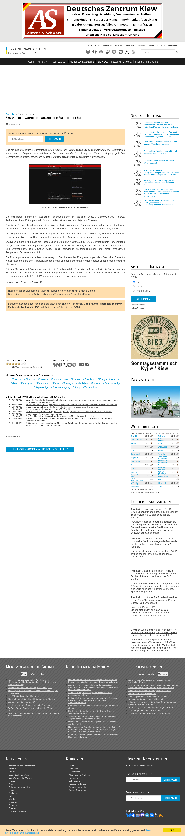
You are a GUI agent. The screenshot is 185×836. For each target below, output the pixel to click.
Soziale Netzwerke (77, 790)
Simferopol (162, 483)
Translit (12, 781)
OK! (172, 830)
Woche (34, 674)
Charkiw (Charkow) (162, 472)
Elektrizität (89, 379)
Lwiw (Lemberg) (136, 439)
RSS (133, 51)
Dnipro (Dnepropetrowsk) (137, 479)
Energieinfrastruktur (109, 379)
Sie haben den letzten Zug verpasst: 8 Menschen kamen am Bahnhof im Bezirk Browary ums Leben (71, 404)
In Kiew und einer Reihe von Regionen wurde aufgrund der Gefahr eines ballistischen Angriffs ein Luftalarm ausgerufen (70, 419)
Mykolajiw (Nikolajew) (162, 468)
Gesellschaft (60, 61)
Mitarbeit (119, 45)
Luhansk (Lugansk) (134, 483)
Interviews (102, 61)
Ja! (137, 282)
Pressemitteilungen (121, 61)
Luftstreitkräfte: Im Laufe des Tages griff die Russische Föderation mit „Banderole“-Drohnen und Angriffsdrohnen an (161, 134)
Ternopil (133, 447)
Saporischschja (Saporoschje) (163, 475)
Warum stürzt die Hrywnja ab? (21, 702)
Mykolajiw (68, 383)
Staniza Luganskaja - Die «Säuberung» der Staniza (31, 699)
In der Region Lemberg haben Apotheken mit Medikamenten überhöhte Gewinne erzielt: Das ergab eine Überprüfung (32, 682)
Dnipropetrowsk (60, 379)
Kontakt (150, 45)
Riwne (160, 450)
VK (31, 307)
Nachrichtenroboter (146, 61)
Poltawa (96, 383)
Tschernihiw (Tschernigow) (163, 457)
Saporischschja (112, 383)
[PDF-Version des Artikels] (81, 364)
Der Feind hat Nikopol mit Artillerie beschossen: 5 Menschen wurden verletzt (60, 416)
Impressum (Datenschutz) (167, 45)
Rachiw (133, 443)
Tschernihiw (90, 387)
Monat (24, 674)
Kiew (14, 383)
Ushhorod (161, 436)
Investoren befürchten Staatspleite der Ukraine (149, 690)
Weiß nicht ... (143, 291)
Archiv (97, 45)
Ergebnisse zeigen (138, 304)
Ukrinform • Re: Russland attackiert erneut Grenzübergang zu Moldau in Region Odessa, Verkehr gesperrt (154, 600)
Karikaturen (107, 45)
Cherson (43, 379)
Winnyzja (161, 454)
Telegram (114, 51)
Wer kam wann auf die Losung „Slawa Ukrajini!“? (30, 687)
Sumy (77, 387)
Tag (42, 674)
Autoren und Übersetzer (20, 787)
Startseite (10, 114)
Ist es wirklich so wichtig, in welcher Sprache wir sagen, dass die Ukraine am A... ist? (153, 703)
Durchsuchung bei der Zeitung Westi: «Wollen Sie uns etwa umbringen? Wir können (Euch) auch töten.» (153, 686)
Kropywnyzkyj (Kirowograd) (163, 461)
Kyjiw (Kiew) (135, 436)
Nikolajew (82, 383)
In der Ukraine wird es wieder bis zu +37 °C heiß (48, 409)
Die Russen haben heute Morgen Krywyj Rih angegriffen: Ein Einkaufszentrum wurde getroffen (69, 411)
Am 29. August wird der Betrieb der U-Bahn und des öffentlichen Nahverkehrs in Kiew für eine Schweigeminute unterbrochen (161, 192)
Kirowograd (27, 383)
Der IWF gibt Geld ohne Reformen (23, 696)
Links (11, 796)
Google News (91, 304)
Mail (86, 364)
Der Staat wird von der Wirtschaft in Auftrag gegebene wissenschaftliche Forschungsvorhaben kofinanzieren (159, 202)
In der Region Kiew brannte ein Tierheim (44, 414)
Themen (12, 808)
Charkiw (17, 379)
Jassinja (161, 443)
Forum (89, 45)
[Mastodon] (142, 815)
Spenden (141, 45)
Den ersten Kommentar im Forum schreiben (40, 449)
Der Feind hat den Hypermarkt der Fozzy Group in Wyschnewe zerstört (161, 143)
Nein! (139, 286)
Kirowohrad (43, 383)
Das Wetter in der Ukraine (20, 778)
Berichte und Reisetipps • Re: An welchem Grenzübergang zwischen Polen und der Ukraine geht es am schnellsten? (154, 632)
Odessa (133, 468)
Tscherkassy (135, 461)
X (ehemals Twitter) (18, 307)
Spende (71, 291)
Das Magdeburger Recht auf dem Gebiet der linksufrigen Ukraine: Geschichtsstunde (148, 698)
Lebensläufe (74, 781)
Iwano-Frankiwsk (162, 439)
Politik (30, 61)
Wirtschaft (43, 61)
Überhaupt (163, 674)
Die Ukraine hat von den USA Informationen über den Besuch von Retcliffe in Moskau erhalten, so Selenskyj (161, 125)
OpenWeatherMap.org (146, 489)
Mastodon (107, 51)
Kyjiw (56, 383)
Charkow (30, 379)
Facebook (94, 51)
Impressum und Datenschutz (22, 766)
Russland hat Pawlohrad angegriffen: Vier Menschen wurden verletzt (161, 152)
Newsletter (129, 45)
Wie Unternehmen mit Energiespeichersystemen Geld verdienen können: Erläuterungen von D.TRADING (161, 172)
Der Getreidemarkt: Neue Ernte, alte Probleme (29, 705)
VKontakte (120, 51)
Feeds (11, 790)
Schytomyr (134, 458)
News (101, 51)
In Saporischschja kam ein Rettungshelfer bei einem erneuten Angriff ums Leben (62, 407)
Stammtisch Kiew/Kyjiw (19, 775)
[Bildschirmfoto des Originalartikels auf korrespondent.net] (65, 184)
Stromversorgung (61, 387)
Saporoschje (41, 387)
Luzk (132, 450)
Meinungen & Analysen (82, 61)
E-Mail (77, 307)
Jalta (160, 486)
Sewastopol (135, 486)
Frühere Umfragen (138, 308)
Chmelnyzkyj (135, 454)
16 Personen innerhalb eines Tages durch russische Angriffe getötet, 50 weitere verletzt (92, 717)
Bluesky (88, 51)
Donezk (76, 379)
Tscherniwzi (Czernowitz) (162, 447)
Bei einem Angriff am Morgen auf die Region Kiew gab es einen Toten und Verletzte (159, 182)
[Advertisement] (92, 85)
